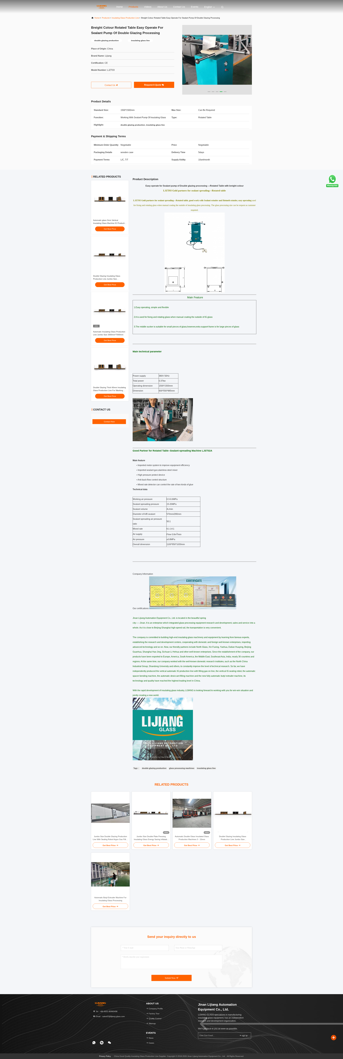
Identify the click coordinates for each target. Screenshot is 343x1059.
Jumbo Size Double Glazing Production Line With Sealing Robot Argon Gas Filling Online (110, 838)
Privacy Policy (105, 1056)
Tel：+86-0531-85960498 (106, 1011)
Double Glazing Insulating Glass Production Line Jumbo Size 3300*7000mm (106, 279)
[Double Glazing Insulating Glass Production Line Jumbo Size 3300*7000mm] (232, 813)
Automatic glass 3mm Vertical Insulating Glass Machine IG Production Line (110, 223)
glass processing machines (181, 768)
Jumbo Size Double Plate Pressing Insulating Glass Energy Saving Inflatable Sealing (151, 838)
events (194, 6)
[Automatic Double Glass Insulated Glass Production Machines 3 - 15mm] (192, 813)
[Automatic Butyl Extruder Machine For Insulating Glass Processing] (110, 874)
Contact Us (179, 6)
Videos (147, 6)
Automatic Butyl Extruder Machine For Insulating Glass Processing (110, 899)
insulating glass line (206, 768)
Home (119, 6)
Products (133, 6)
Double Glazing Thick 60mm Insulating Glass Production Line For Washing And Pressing (109, 390)
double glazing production (154, 768)
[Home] (102, 7)
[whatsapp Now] (332, 187)
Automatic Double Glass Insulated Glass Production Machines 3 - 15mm (192, 837)
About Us (162, 6)
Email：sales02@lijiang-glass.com (110, 1016)
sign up (244, 1036)
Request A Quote (153, 85)
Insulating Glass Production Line (125, 18)
